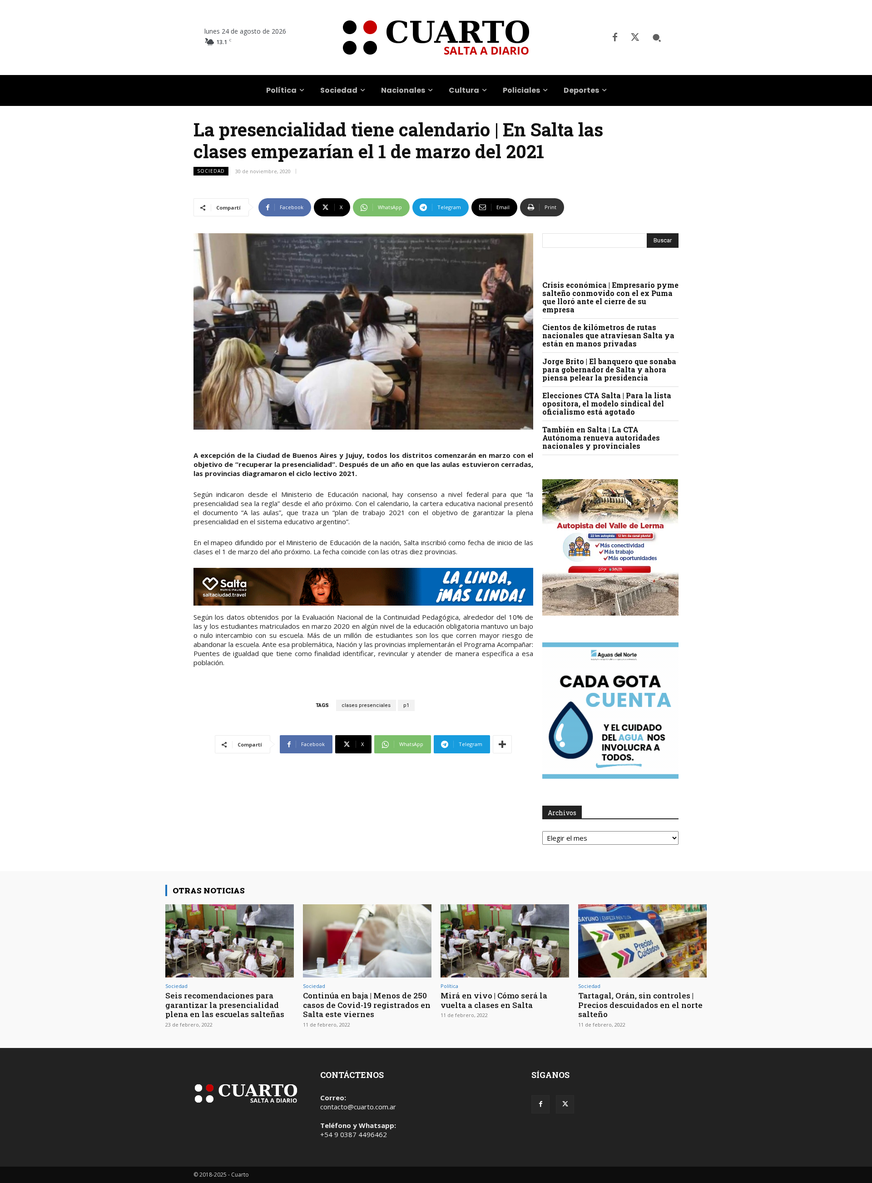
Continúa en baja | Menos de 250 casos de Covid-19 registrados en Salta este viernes (367, 1004)
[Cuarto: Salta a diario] (436, 37)
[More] (502, 744)
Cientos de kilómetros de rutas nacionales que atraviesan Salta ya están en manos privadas (608, 335)
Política (449, 985)
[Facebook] (615, 37)
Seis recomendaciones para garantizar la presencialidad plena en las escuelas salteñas (224, 1004)
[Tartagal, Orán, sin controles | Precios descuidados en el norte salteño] (642, 940)
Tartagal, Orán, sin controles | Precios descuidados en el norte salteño (640, 1004)
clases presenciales (366, 705)
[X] (635, 37)
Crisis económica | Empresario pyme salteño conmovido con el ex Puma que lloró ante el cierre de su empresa (610, 297)
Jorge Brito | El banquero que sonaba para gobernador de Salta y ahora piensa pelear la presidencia (609, 369)
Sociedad (211, 171)
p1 (406, 705)
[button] (657, 38)
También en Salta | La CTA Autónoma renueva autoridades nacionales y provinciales (601, 438)
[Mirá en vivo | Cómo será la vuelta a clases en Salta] (505, 940)
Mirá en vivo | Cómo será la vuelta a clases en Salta (494, 1000)
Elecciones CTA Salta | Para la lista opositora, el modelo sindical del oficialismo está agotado (606, 403)
